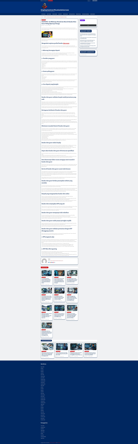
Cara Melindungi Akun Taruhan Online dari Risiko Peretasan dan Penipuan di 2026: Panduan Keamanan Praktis (46, 280)
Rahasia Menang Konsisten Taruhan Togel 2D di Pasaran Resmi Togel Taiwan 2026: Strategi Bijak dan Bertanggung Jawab (88, 34)
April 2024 (42, 410)
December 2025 (43, 379)
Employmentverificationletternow (55, 10)
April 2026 (42, 373)
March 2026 (42, 374)
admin (43, 25)
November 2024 (43, 399)
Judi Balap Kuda (72, 14)
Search (82, 20)
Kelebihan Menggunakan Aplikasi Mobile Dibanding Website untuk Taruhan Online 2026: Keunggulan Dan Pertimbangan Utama (72, 298)
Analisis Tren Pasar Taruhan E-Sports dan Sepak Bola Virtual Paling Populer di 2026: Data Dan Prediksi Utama (59, 315)
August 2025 (42, 385)
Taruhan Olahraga (85, 14)
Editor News (54, 442)
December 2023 (43, 416)
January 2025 (42, 396)
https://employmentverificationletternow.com (57, 260)
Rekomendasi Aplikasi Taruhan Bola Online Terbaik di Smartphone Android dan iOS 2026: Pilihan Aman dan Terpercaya (47, 315)
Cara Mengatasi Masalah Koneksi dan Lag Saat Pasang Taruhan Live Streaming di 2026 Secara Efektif (59, 298)
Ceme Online (92, 14)
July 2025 (42, 387)
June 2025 (42, 388)
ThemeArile (58, 442)
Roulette (60, 14)
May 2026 (42, 371)
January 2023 (42, 418)
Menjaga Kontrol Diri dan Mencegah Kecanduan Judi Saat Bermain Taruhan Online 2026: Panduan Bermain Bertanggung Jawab (47, 333)
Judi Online (43, 14)
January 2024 (42, 415)
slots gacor (66, 43)
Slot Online (49, 14)
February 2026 (43, 376)
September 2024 (43, 402)
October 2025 (42, 382)
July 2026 (42, 368)
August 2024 (42, 404)
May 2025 (42, 390)
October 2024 (42, 401)
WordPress (50, 442)
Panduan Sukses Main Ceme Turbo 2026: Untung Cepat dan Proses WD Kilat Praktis (61, 353)
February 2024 (43, 413)
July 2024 (42, 405)
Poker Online (65, 14)
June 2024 (42, 407)
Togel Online (54, 14)
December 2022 (43, 419)
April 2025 (42, 391)
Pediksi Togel (78, 14)
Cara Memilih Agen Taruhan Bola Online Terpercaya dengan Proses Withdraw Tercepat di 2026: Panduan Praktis (72, 280)
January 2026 (42, 377)
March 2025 (42, 393)
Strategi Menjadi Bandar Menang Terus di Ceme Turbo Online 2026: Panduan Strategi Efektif (90, 353)
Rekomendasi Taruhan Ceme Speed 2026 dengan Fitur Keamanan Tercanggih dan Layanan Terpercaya (76, 353)
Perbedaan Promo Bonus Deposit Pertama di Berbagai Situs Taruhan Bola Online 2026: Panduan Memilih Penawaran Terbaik (71, 315)
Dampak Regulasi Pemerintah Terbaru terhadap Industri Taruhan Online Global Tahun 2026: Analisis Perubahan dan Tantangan (59, 280)
